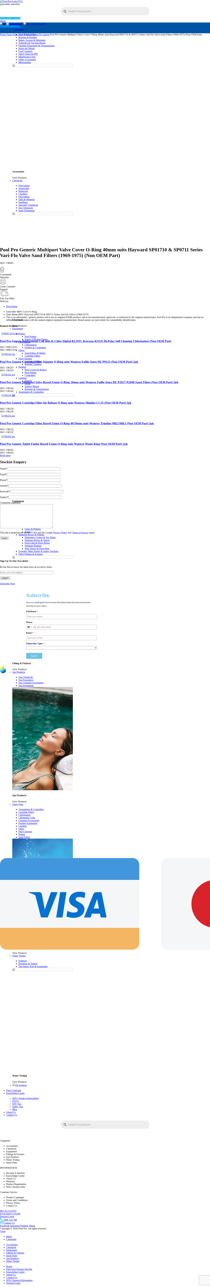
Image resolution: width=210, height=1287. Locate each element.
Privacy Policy (60, 532)
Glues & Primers (33, 529)
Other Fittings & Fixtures (30, 554)
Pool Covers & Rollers (36, 369)
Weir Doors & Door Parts (37, 548)
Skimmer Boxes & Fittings (31, 534)
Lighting (22, 378)
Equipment (17, 328)
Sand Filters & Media (35, 353)
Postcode (5, 491)
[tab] (108, 306)
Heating (22, 367)
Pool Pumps (30, 336)
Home (3, 34)
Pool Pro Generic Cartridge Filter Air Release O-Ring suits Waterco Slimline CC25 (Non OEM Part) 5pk (65, 402)
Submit (34, 655)
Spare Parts (12, 34)
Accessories (18, 29)
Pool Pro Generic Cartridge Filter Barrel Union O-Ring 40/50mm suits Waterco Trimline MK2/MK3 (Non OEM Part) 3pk (77, 423)
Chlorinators (31, 344)
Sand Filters (24, 34)
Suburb (4, 485)
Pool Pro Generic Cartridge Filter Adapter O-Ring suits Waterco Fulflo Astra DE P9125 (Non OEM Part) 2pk (69, 361)
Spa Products (18, 672)
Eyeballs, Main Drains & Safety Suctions (38, 551)
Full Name (32, 611)
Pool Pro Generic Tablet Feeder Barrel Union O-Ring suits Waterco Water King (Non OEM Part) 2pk (64, 443)
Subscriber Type (35, 643)
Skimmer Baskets (33, 545)
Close (3, 1231)
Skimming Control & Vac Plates (40, 537)
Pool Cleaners (25, 358)
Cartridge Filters (32, 356)
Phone (3, 480)
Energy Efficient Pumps (36, 339)
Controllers (30, 375)
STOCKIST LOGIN (10, 18)
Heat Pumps (30, 372)
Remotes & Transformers (37, 389)
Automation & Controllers (31, 392)
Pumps (21, 333)
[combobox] (31, 627)
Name (3, 468)
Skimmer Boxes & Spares (37, 540)
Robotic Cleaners (33, 364)
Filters (21, 350)
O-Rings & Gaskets (40, 34)
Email (3, 474)
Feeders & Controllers (35, 347)
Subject (4, 497)
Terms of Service (80, 532)
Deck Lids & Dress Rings (37, 543)
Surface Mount (32, 386)
